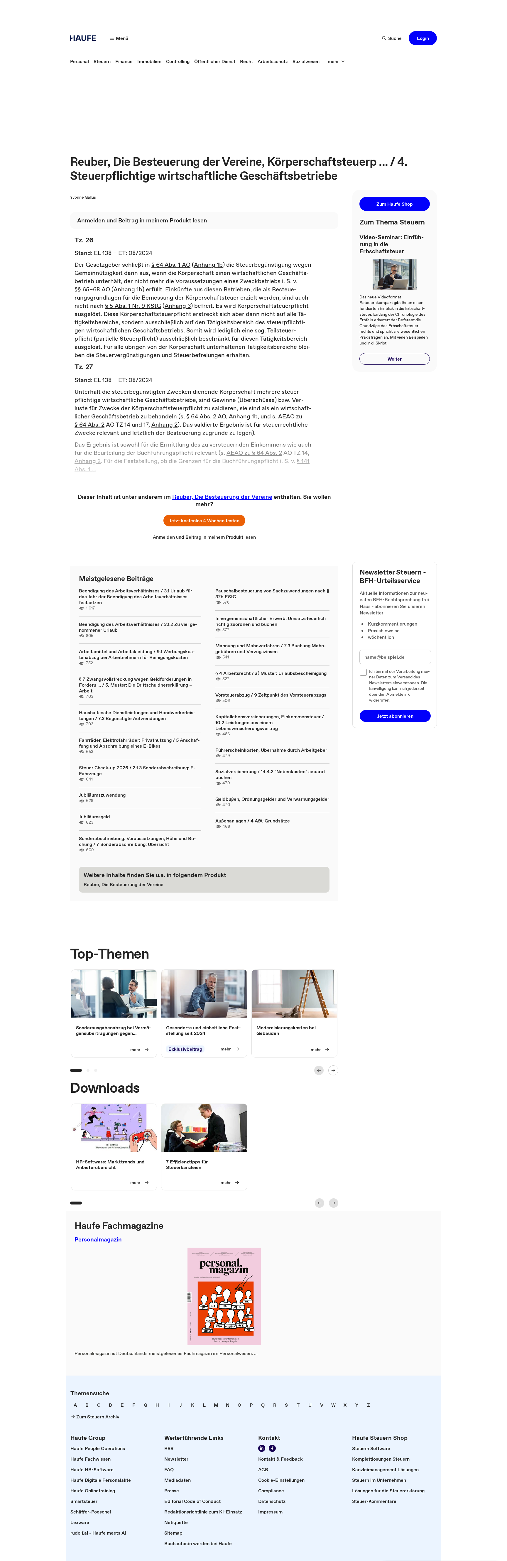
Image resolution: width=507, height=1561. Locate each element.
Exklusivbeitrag (185, 1049)
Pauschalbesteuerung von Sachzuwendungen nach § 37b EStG (272, 593)
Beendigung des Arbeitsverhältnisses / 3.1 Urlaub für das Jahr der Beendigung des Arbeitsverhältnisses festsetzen (135, 596)
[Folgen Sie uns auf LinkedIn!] (261, 1448)
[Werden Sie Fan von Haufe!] (272, 1448)
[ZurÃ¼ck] (319, 1070)
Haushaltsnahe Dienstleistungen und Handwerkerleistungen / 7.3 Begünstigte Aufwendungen (137, 715)
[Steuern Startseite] (84, 38)
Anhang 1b (208, 265)
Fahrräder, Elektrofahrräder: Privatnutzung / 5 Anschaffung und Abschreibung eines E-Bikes (139, 743)
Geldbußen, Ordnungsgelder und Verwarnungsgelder (272, 799)
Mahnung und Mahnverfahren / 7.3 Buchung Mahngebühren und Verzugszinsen (270, 648)
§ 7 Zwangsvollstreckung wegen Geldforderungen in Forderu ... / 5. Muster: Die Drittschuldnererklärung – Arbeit (135, 685)
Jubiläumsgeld (94, 817)
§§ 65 (82, 289)
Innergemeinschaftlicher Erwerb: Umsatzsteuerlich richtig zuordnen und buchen (270, 621)
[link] (79, 61)
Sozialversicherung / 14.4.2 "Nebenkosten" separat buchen (270, 774)
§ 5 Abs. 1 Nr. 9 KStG (133, 306)
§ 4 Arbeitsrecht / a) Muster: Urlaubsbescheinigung (271, 673)
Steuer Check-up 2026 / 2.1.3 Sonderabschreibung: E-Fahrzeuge (137, 770)
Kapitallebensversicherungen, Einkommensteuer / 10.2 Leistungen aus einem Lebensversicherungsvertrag (269, 722)
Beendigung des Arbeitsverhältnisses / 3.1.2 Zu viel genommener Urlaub (138, 627)
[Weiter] (333, 1070)
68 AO (101, 289)
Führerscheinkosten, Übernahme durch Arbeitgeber (271, 750)
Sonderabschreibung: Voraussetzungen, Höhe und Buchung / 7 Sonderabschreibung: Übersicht (137, 841)
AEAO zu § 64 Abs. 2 (254, 453)
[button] (423, 38)
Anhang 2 (164, 424)
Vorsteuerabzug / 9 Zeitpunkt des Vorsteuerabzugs (270, 695)
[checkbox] (363, 672)
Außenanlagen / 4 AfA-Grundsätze (252, 821)
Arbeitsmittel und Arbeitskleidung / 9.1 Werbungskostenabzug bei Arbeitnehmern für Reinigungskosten (137, 654)
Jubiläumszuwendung (102, 795)
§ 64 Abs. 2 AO (206, 416)
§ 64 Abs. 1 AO (170, 265)
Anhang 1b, (244, 416)
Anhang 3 (178, 306)
